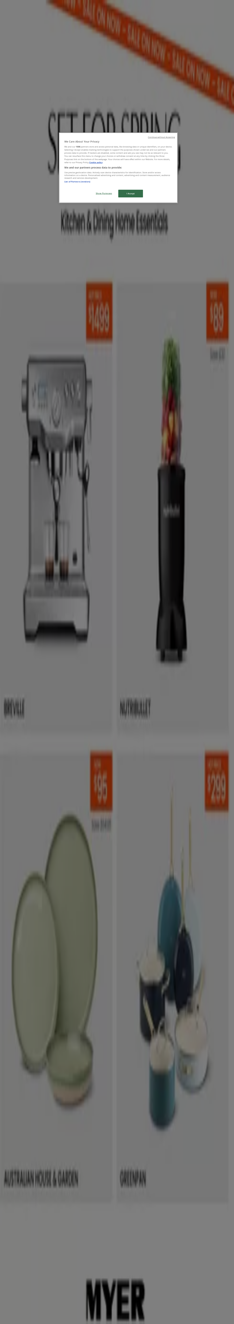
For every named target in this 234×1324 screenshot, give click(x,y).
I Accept (131, 193)
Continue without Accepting (161, 137)
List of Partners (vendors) (77, 181)
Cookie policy (96, 162)
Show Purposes (104, 193)
